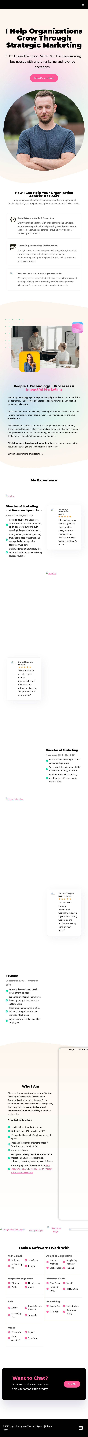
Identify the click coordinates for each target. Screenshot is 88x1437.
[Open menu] (83, 4)
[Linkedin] (80, 1428)
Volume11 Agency (35, 1426)
